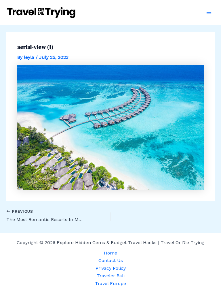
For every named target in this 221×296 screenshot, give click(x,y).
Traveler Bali (111, 275)
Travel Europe (110, 283)
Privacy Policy (111, 268)
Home (110, 253)
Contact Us (110, 260)
